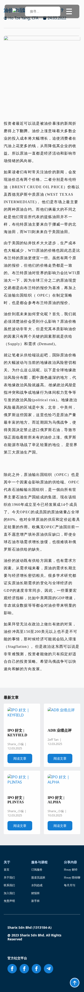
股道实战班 (38, 877)
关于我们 (9, 877)
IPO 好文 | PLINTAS (15, 800)
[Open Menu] (69, 11)
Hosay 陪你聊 (72, 877)
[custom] (48, 968)
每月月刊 (69, 885)
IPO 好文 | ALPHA (56, 800)
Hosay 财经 (70, 869)
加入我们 (9, 893)
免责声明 (9, 901)
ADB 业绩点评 (60, 730)
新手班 (35, 901)
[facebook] (12, 968)
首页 (6, 869)
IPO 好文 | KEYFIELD (17, 732)
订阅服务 (36, 869)
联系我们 (9, 885)
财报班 (35, 893)
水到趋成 (36, 885)
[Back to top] (74, 982)
